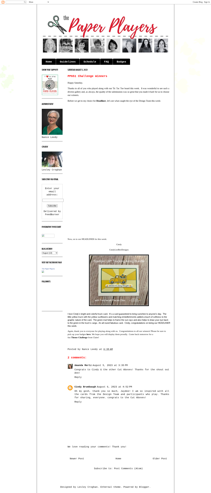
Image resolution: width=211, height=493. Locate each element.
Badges (121, 61)
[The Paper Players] (43, 272)
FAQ (106, 61)
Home (49, 61)
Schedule (90, 61)
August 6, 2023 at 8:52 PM (114, 387)
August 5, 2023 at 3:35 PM (110, 365)
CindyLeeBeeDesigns (119, 250)
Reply (78, 377)
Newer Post (77, 458)
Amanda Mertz (83, 365)
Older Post (160, 458)
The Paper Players (48, 269)
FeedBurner (52, 214)
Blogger (144, 487)
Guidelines (68, 61)
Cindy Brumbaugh (85, 387)
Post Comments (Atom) (128, 468)
